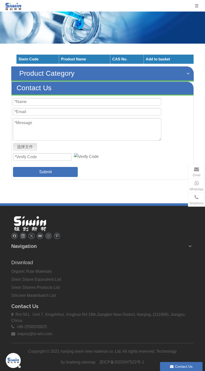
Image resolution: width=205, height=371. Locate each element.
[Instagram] (48, 235)
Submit (45, 172)
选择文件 (25, 147)
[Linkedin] (23, 235)
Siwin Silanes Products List (35, 287)
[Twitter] (31, 235)
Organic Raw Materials (31, 271)
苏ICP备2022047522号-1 (122, 362)
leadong (74, 362)
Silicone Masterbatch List (33, 295)
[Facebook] (14, 235)
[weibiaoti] (30, 223)
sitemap (89, 362)
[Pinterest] (57, 235)
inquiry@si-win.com (34, 334)
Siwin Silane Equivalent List (36, 279)
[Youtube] (40, 235)
